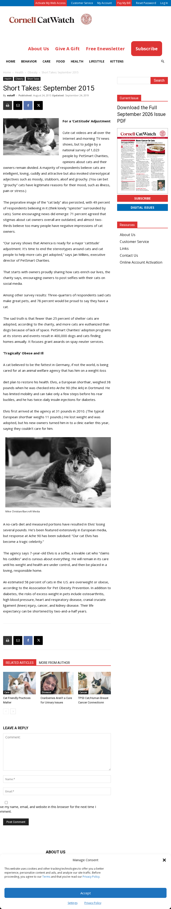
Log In (164, 3)
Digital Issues (142, 207)
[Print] (7, 105)
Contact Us (129, 255)
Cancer (83, 692)
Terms (46, 877)
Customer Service (82, 3)
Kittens (117, 61)
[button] (164, 860)
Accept (85, 893)
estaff (11, 95)
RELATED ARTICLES (20, 663)
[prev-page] (6, 711)
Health (77, 61)
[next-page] (13, 711)
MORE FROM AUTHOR (54, 663)
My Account (104, 3)
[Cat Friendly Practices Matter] (19, 683)
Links (124, 248)
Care (47, 61)
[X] (38, 105)
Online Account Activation (141, 262)
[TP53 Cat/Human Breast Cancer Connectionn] (94, 683)
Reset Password (146, 3)
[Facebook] (28, 105)
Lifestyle (96, 61)
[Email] (17, 105)
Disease (46, 692)
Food (60, 61)
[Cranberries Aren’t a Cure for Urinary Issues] (57, 683)
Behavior (29, 61)
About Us (127, 234)
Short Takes (33, 78)
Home (10, 61)
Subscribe (142, 198)
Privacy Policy (91, 877)
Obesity (32, 72)
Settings (72, 903)
